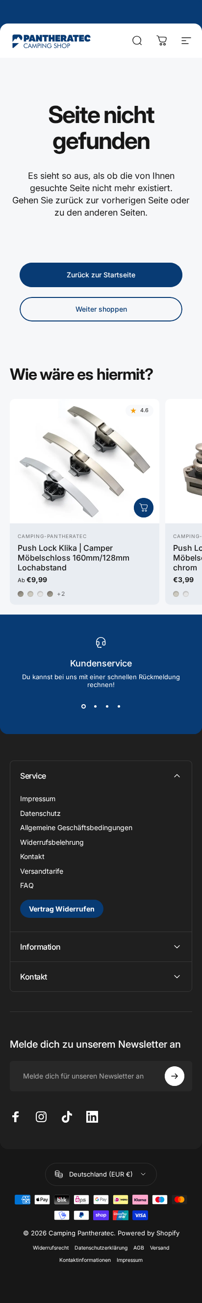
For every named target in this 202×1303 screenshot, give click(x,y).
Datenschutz (40, 813)
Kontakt (32, 856)
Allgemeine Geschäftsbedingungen (76, 827)
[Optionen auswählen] (143, 507)
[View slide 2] (95, 706)
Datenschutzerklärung (101, 1248)
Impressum (37, 798)
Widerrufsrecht (51, 1248)
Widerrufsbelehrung (52, 842)
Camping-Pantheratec (52, 536)
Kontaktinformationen (85, 1260)
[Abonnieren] (174, 1076)
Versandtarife (41, 871)
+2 (61, 594)
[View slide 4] (119, 706)
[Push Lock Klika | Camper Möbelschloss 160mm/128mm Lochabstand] (84, 461)
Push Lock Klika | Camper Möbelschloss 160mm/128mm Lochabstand (73, 557)
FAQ (27, 885)
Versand (159, 1248)
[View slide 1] (83, 706)
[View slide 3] (107, 706)
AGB (138, 1248)
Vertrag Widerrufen (62, 909)
